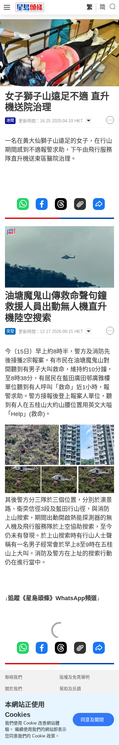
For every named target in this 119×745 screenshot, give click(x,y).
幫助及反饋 (70, 688)
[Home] (30, 7)
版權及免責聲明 (75, 677)
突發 (10, 331)
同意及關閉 (92, 719)
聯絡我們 (13, 677)
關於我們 (13, 688)
